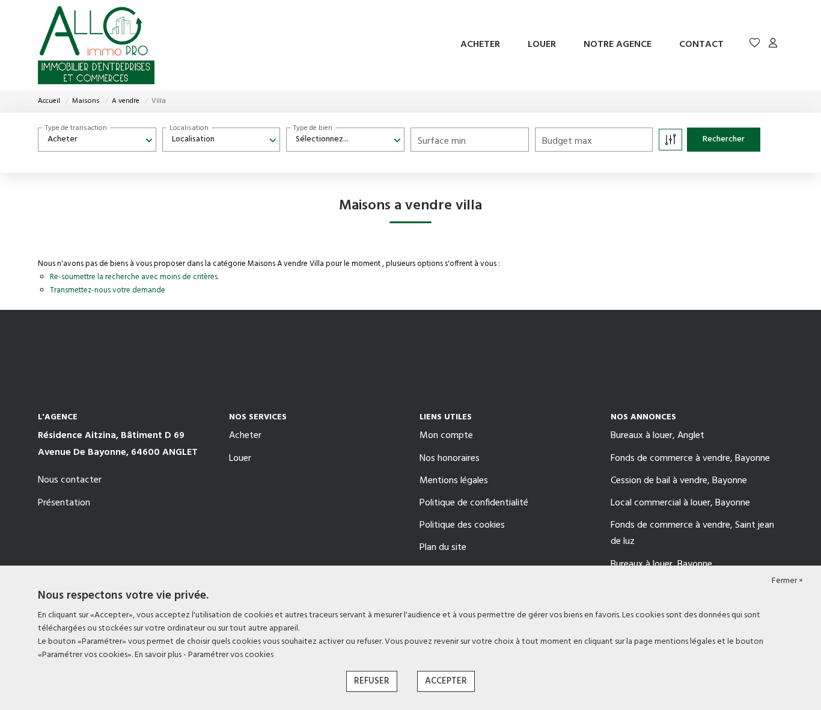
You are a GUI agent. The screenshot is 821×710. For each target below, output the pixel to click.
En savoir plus (159, 655)
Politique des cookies (462, 525)
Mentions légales (454, 481)
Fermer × (787, 581)
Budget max (567, 141)
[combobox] (97, 139)
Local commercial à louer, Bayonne (680, 503)
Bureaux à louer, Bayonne (661, 564)
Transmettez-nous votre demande (107, 290)
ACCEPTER (446, 681)
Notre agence (618, 44)
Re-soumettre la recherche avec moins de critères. (134, 277)
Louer (542, 44)
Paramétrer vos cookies (230, 655)
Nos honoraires (450, 458)
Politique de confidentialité (474, 503)
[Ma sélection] (754, 45)
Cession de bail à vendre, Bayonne (679, 481)
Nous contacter (70, 480)
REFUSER (371, 681)
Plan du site (443, 547)
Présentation (64, 503)
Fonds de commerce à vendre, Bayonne (690, 458)
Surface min (442, 141)
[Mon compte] (773, 45)
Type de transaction (76, 128)
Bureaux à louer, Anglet (657, 435)
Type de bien (312, 128)
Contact (701, 44)
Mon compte (446, 435)
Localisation (189, 128)
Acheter (480, 44)
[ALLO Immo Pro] (96, 45)
